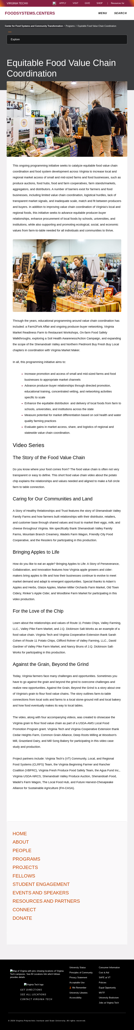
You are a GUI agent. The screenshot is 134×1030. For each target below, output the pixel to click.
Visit (75, 3)
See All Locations (34, 994)
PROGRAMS (26, 859)
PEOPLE (22, 850)
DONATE (22, 918)
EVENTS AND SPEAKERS (41, 892)
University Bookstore (109, 997)
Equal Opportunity (107, 987)
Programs (71, 26)
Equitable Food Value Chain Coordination (97, 26)
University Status (77, 967)
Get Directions (32, 990)
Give (87, 3)
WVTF (102, 993)
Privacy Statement (78, 977)
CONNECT (24, 909)
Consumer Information (109, 967)
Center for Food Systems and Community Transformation (35, 26)
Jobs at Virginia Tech (109, 1002)
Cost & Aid (104, 972)
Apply (62, 3)
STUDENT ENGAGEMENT (41, 884)
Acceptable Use (76, 982)
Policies (102, 982)
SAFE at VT (104, 977)
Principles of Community (81, 972)
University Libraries (78, 993)
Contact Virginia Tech (37, 999)
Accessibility (75, 997)
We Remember (79, 987)
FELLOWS (24, 875)
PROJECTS (25, 867)
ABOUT (21, 842)
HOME (20, 833)
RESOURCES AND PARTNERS (46, 901)
